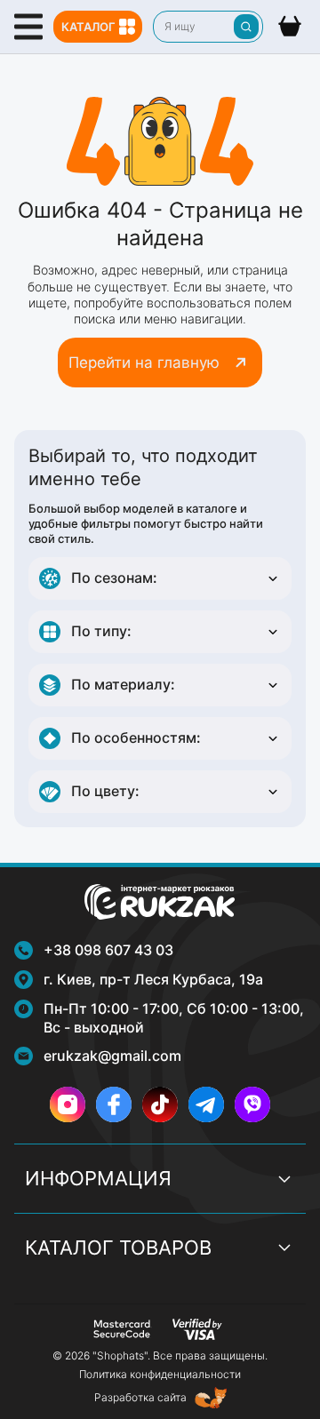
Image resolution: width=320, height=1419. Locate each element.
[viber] (252, 1104)
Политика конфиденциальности (160, 1374)
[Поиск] (246, 26)
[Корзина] (290, 27)
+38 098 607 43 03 (108, 950)
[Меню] (28, 27)
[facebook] (114, 1104)
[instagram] (67, 1104)
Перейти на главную (144, 362)
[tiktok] (160, 1104)
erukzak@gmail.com (112, 1055)
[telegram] (206, 1104)
